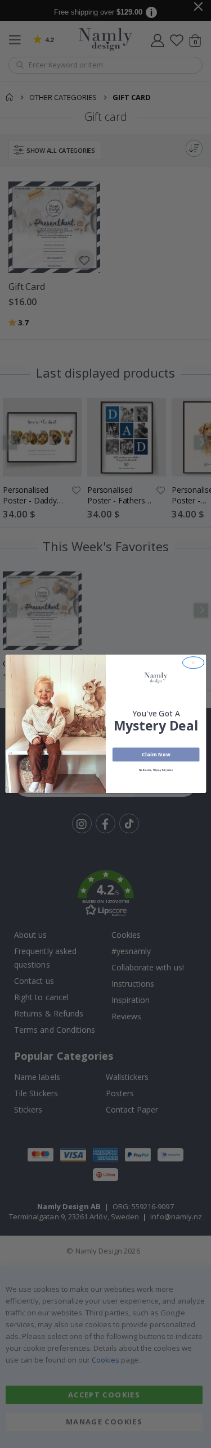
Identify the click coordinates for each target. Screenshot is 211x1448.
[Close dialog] (193, 663)
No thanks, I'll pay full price (155, 770)
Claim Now (155, 754)
